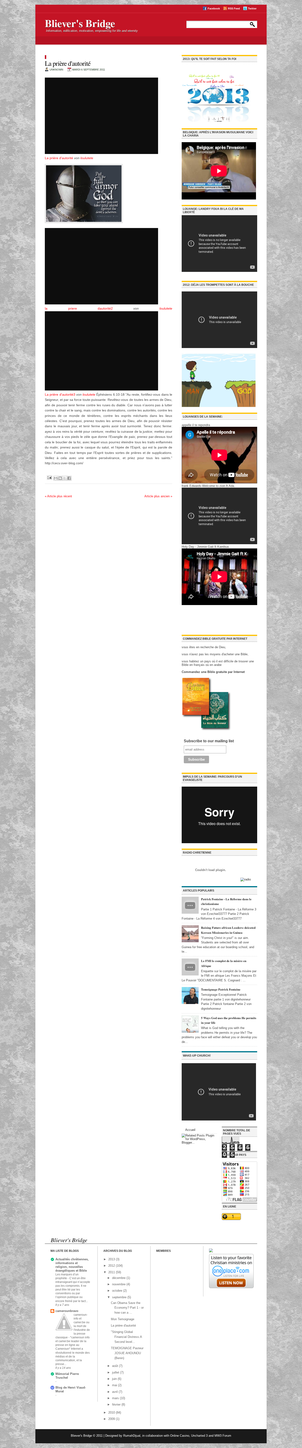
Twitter (252, 8)
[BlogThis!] (60, 478)
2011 (112, 1272)
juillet (116, 1372)
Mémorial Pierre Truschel (67, 1375)
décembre (119, 1278)
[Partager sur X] (64, 478)
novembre (119, 1284)
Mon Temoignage (122, 1319)
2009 (112, 1419)
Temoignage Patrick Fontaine (220, 989)
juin (115, 1379)
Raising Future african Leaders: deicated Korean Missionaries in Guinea (228, 930)
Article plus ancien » (158, 496)
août (115, 1366)
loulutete (86, 158)
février (117, 1404)
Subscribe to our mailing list (209, 741)
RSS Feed (234, 8)
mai (115, 1385)
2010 (112, 1412)
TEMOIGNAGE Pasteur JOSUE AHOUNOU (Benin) (127, 1353)
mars (116, 1398)
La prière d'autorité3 (60, 394)
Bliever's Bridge (80, 23)
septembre (119, 1297)
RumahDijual (131, 1435)
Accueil (190, 1130)
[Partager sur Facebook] (69, 478)
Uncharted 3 (199, 1435)
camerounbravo (66, 1311)
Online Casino (179, 1435)
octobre (117, 1290)
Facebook (214, 8)
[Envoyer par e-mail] (55, 478)
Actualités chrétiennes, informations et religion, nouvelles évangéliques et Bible (72, 1264)
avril (115, 1392)
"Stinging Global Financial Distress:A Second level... (126, 1337)
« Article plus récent (58, 496)
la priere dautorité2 (79, 308)
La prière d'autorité (59, 158)
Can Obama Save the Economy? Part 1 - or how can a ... (127, 1308)
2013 (112, 1259)
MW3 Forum (222, 1435)
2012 (112, 1265)
